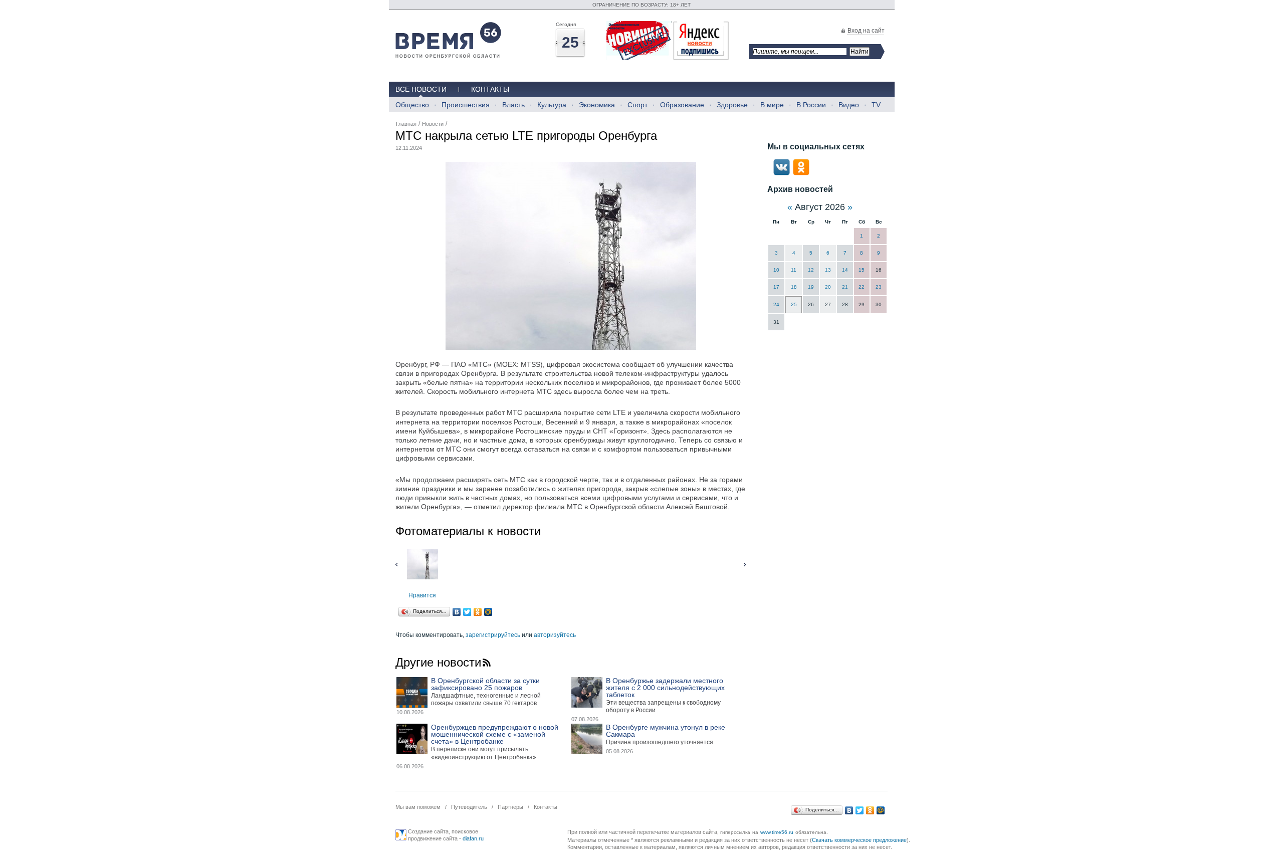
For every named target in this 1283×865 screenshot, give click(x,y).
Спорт (637, 105)
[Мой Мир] (488, 611)
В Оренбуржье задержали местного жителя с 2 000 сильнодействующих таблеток (665, 688)
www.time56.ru (776, 832)
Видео (848, 105)
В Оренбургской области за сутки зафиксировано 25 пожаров (485, 684)
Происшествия (466, 105)
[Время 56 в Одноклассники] (801, 173)
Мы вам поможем (418, 807)
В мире (772, 105)
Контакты (490, 89)
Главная (406, 124)
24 (776, 304)
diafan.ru (473, 838)
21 (845, 287)
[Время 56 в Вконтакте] (781, 173)
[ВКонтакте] (457, 611)
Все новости (421, 89)
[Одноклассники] (478, 611)
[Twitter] (467, 611)
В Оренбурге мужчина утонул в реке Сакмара (665, 730)
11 (793, 270)
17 (776, 287)
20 (828, 287)
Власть (513, 105)
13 (828, 270)
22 (862, 287)
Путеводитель (469, 807)
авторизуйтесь (555, 634)
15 (862, 270)
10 (776, 270)
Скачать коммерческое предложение (859, 840)
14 (845, 270)
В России (811, 105)
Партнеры (510, 807)
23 (879, 287)
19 (811, 287)
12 (811, 270)
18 (794, 287)
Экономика (597, 105)
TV (876, 105)
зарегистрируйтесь (493, 634)
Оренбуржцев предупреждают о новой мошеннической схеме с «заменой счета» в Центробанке (494, 734)
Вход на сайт (866, 30)
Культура (551, 105)
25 (794, 304)
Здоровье (732, 105)
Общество (412, 105)
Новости (433, 124)
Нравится (422, 595)
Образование (682, 105)
